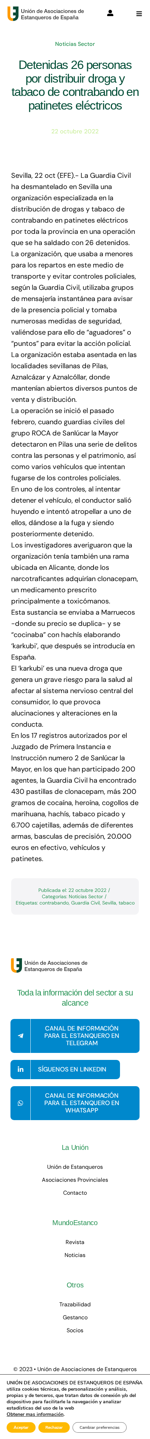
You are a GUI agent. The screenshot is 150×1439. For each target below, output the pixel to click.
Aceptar (21, 1427)
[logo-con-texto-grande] (47, 9)
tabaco (127, 903)
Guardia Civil (85, 903)
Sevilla (109, 903)
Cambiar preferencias (100, 1427)
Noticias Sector (75, 44)
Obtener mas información (35, 1414)
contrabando (54, 903)
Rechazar (54, 1427)
